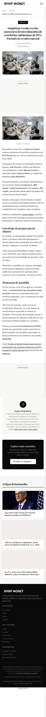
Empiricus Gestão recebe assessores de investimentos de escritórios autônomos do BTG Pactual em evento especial (21, 347)
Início (4, 11)
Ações (4, 616)
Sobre (4, 629)
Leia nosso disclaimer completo (27, 673)
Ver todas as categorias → (23, 461)
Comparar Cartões (9, 651)
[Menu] (41, 4)
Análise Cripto (7, 654)
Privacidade (6, 635)
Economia (6, 610)
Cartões (5, 620)
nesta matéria (28, 214)
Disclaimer (6, 642)
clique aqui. (6, 339)
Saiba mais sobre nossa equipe (26, 429)
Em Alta (12, 11)
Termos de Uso (8, 638)
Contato (5, 632)
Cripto (4, 613)
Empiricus (6, 353)
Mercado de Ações (9, 657)
